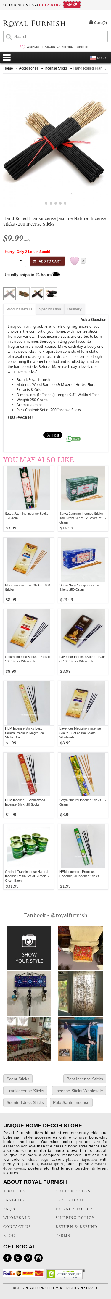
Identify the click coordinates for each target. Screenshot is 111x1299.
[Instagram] (38, 1258)
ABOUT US (14, 1191)
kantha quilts (52, 1164)
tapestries (90, 1160)
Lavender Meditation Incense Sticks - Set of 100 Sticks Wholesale (80, 733)
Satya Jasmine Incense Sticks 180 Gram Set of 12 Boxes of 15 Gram (82, 518)
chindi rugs (38, 1160)
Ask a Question (93, 320)
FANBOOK (14, 1200)
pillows (72, 1160)
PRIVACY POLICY (74, 1209)
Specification (50, 309)
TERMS (63, 1236)
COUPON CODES (73, 1191)
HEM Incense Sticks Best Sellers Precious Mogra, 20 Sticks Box (24, 733)
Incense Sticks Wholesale (79, 1090)
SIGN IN (82, 46)
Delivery (74, 309)
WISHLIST (34, 46)
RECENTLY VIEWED (59, 46)
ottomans (99, 1164)
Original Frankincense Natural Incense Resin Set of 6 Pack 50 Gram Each (27, 876)
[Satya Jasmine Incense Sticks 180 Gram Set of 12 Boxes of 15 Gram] (83, 488)
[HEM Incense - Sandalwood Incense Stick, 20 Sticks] (28, 775)
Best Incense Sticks (85, 1078)
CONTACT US (17, 1227)
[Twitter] (18, 1258)
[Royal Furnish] (34, 24)
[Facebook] (7, 1258)
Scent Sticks (18, 1078)
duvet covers (14, 1168)
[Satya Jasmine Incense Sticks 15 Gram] (28, 488)
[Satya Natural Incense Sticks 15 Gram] (83, 775)
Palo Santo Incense (71, 1102)
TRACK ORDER (71, 1200)
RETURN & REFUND (77, 1227)
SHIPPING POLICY (75, 1218)
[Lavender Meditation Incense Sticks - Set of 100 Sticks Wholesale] (83, 703)
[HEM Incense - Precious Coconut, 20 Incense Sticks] (83, 846)
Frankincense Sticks (25, 1090)
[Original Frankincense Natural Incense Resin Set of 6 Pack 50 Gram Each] (28, 846)
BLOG (9, 1236)
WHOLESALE (16, 1218)
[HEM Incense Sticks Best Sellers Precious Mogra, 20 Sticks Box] (28, 703)
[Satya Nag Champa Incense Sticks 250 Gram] (83, 560)
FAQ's (9, 1209)
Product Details (20, 309)
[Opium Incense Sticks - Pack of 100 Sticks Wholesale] (28, 631)
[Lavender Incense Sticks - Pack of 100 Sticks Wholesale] (83, 631)
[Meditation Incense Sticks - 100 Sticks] (28, 560)
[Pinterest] (28, 1258)
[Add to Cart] (47, 260)
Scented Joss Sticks (25, 1102)
